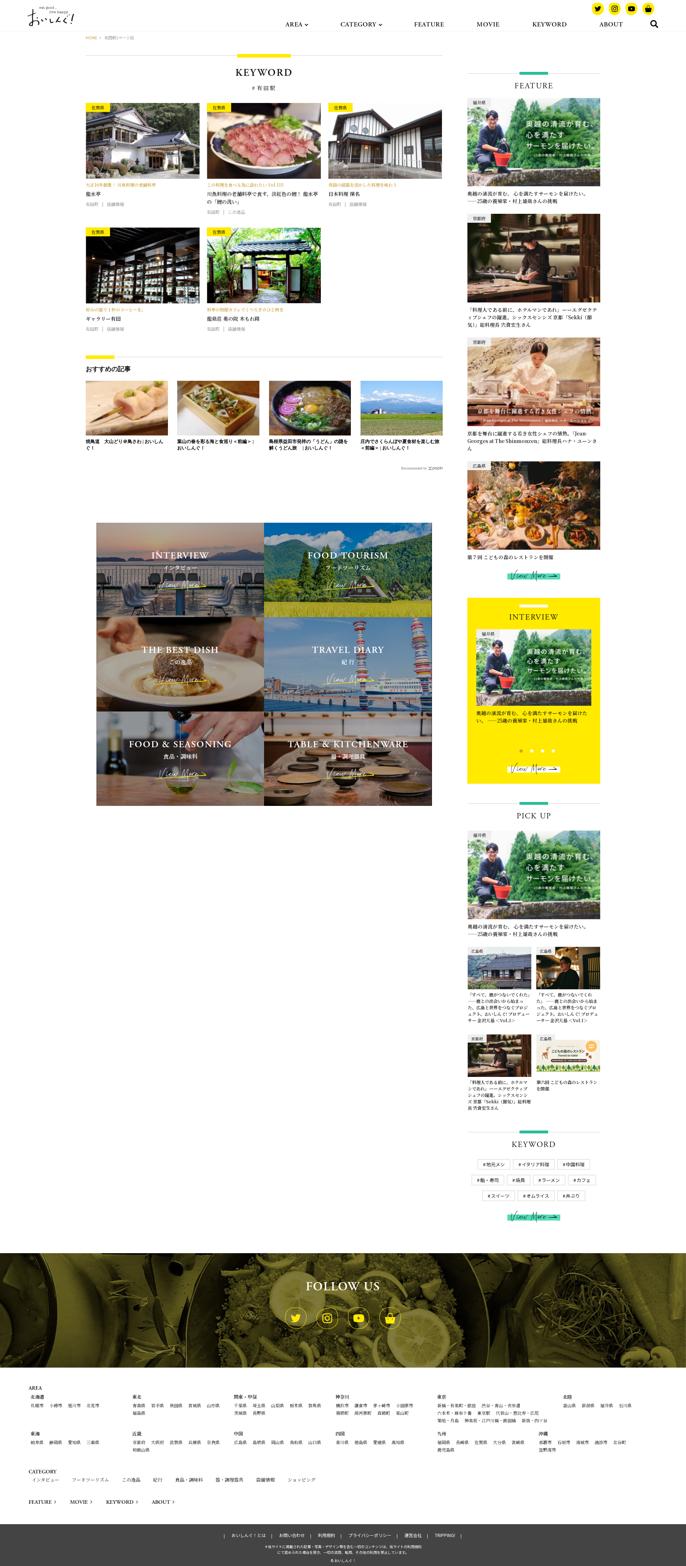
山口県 (314, 1442)
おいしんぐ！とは (249, 1535)
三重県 (92, 1442)
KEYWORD (549, 24)
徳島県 (360, 1442)
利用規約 (326, 1535)
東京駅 (483, 1413)
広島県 (240, 1442)
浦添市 (601, 1442)
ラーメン (551, 1180)
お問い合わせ (292, 1535)
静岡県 (55, 1442)
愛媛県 (379, 1442)
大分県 (499, 1442)
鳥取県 (296, 1442)
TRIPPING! (445, 1535)
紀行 (157, 1479)
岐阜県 (37, 1442)
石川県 (625, 1405)
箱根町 (342, 1413)
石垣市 (563, 1442)
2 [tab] (526, 750)
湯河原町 (363, 1413)
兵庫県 (194, 1442)
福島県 (139, 1413)
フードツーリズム (90, 1479)
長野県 (259, 1413)
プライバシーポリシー (369, 1535)
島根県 (259, 1442)
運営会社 (413, 1535)
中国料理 (575, 1164)
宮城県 (194, 1405)
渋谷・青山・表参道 (501, 1405)
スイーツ (500, 1195)
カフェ (584, 1180)
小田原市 (404, 1405)
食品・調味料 (189, 1479)
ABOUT (611, 24)
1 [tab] (515, 750)
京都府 (139, 1442)
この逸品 (131, 1479)
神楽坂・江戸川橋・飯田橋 (490, 1420)
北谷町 (619, 1442)
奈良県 (213, 1442)
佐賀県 (480, 1442)
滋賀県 (176, 1442)
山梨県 (277, 1405)
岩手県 (157, 1405)
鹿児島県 (445, 1450)
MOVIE (488, 24)
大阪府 (157, 1442)
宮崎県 (518, 1442)
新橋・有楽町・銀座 (456, 1405)
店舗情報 (265, 1479)
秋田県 (176, 1405)
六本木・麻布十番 (454, 1413)
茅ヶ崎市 (381, 1405)
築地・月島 (448, 1420)
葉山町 (402, 1413)
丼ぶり (573, 1195)
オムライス (537, 1195)
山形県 (213, 1405)
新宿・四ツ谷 (534, 1420)
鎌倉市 (360, 1405)
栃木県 (296, 1405)
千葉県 (240, 1405)
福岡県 (443, 1442)
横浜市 (342, 1405)
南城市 (582, 1442)
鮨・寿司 (489, 1180)
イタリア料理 (535, 1164)
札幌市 (37, 1405)
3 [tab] (536, 750)
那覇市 (545, 1442)
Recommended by (414, 468)
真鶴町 (383, 1413)
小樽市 (55, 1405)
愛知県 (74, 1442)
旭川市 (74, 1405)
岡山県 (277, 1442)
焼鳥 (520, 1180)
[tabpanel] (533, 682)
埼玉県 (259, 1405)
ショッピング (301, 1479)
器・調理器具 (229, 1479)
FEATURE (429, 24)
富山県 (569, 1405)
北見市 (92, 1405)
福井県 (606, 1405)
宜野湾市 (547, 1450)
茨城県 (240, 1413)
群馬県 (314, 1405)
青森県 (139, 1405)
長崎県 (462, 1442)
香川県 (342, 1442)
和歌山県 (141, 1450)
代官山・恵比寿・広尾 (517, 1413)
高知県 (398, 1442)
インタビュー (45, 1479)
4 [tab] (547, 750)
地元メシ (495, 1164)
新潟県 (588, 1405)
